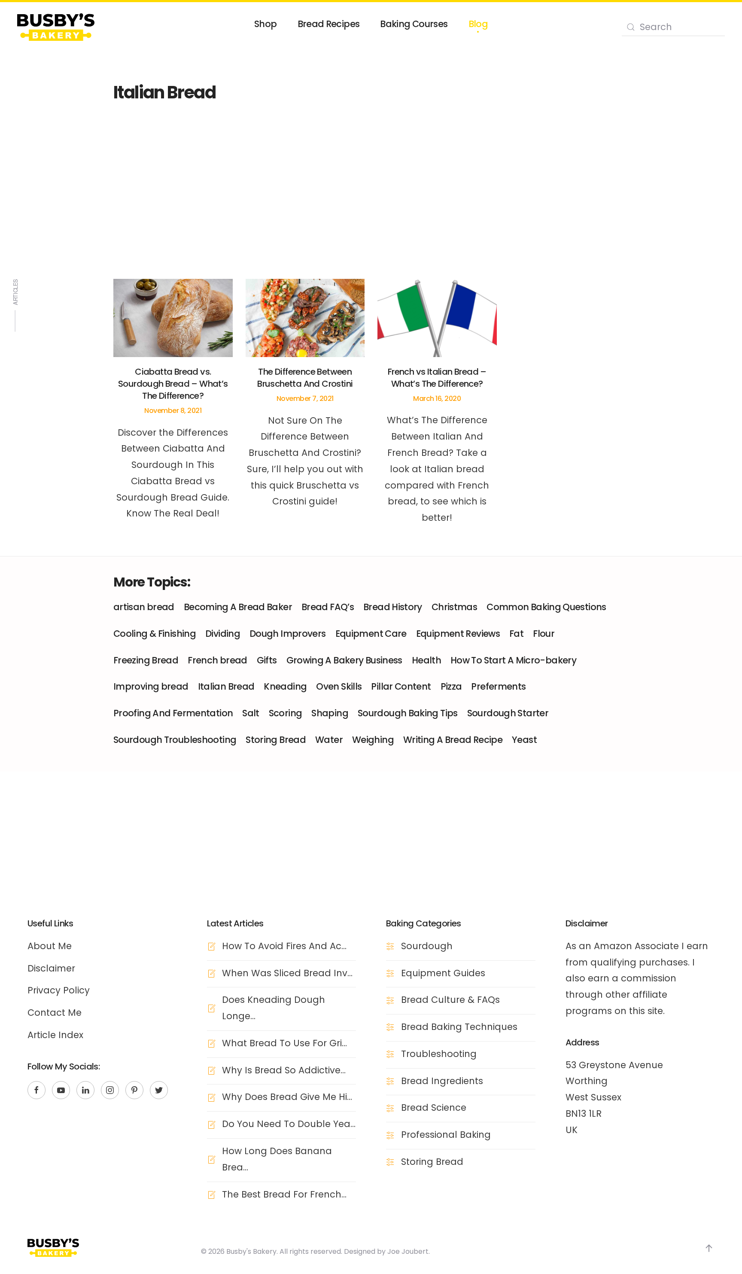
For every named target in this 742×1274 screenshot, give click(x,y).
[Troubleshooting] (390, 1054)
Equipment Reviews (458, 633)
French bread (217, 660)
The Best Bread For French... (284, 1194)
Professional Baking (446, 1134)
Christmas (454, 607)
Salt (250, 713)
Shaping (329, 713)
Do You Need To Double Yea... (289, 1124)
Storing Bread (276, 739)
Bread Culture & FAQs (450, 999)
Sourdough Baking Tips (408, 713)
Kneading (285, 686)
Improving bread (151, 686)
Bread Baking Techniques (459, 1026)
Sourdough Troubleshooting (174, 739)
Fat (516, 633)
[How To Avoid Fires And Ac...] (211, 946)
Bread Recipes (329, 24)
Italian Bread (226, 686)
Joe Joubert (408, 1251)
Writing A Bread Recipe (452, 739)
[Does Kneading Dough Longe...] (211, 1008)
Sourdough (427, 946)
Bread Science (433, 1107)
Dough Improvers (287, 633)
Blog (478, 24)
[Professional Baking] (390, 1134)
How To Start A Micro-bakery (513, 660)
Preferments (498, 686)
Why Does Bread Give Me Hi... (287, 1097)
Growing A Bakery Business (344, 660)
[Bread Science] (390, 1107)
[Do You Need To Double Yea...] (211, 1124)
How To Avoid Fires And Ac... (284, 946)
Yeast (524, 739)
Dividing (222, 633)
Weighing (373, 739)
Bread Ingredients (442, 1081)
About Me (49, 946)
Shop (265, 24)
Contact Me (54, 1012)
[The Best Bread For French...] (211, 1194)
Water (329, 739)
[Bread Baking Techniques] (390, 1026)
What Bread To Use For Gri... (284, 1043)
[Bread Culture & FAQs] (390, 999)
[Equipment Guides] (390, 973)
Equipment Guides (443, 973)
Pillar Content (401, 686)
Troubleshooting (439, 1054)
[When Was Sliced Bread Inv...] (211, 973)
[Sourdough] (390, 946)
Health (426, 660)
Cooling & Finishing (154, 633)
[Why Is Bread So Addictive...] (211, 1070)
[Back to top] (709, 1248)
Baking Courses (413, 24)
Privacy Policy (58, 990)
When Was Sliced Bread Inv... (287, 973)
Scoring (285, 713)
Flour (543, 633)
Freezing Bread (145, 660)
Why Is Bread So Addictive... (284, 1070)
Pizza (451, 686)
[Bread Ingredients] (390, 1081)
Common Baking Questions (546, 607)
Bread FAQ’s (327, 607)
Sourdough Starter (507, 713)
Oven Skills (339, 686)
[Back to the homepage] (55, 27)
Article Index (55, 1035)
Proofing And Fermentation (173, 713)
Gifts (267, 660)
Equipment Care (371, 633)
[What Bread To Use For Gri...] (211, 1043)
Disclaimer (51, 968)
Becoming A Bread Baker (238, 607)
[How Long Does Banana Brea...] (211, 1159)
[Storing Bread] (390, 1161)
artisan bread (143, 607)
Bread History (392, 607)
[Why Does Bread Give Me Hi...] (211, 1097)
